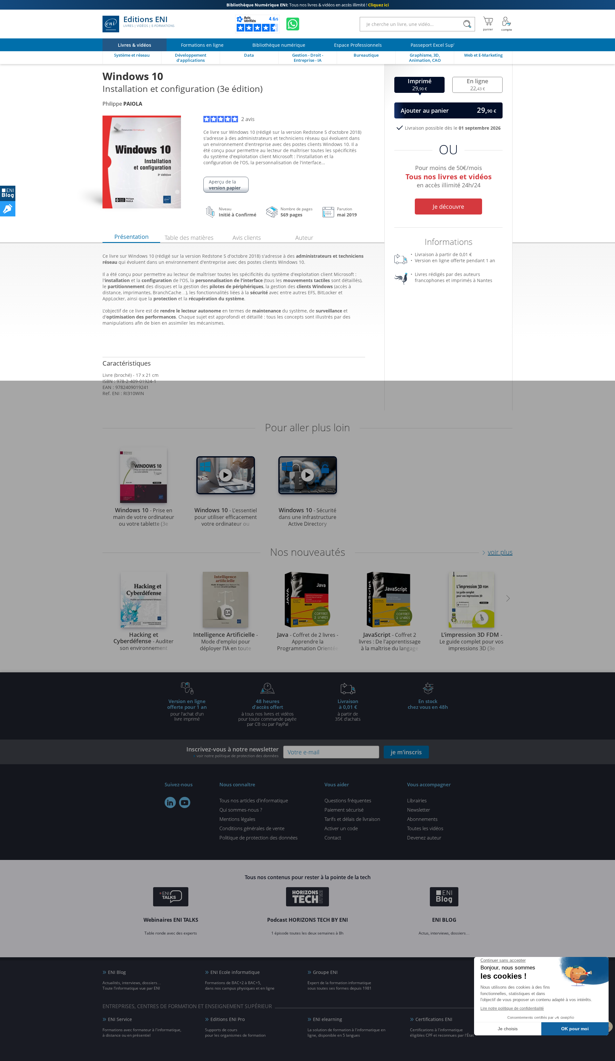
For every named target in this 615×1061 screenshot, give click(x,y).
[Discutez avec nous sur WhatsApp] (292, 24)
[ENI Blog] (444, 897)
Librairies (417, 800)
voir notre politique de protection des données (238, 755)
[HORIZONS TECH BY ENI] (307, 897)
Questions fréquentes (347, 800)
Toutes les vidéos (425, 828)
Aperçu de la (225, 185)
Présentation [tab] (131, 236)
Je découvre (448, 206)
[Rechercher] (467, 24)
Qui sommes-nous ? (240, 809)
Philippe (122, 103)
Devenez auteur (424, 837)
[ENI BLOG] (7, 193)
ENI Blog (117, 972)
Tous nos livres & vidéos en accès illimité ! (307, 5)
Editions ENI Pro (227, 1019)
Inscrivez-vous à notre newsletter (232, 751)
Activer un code (341, 828)
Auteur (304, 237)
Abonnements (422, 819)
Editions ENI (148, 22)
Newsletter (418, 809)
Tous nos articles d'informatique (253, 800)
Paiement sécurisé (344, 809)
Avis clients (247, 237)
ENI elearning (327, 1019)
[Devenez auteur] (7, 208)
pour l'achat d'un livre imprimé (187, 710)
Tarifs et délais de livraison (352, 819)
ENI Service (120, 1019)
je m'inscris (406, 752)
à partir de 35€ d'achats (348, 710)
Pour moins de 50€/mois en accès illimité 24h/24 (449, 175)
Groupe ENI (325, 972)
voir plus (500, 552)
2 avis (248, 119)
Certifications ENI (433, 1019)
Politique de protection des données (258, 837)
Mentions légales (237, 819)
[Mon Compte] (506, 24)
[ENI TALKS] (170, 897)
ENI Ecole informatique (235, 972)
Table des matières (189, 237)
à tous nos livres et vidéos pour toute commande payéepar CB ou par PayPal (267, 712)
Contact (332, 837)
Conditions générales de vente (251, 828)
